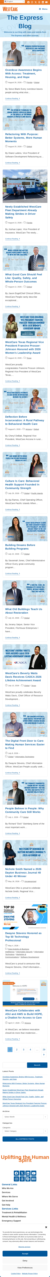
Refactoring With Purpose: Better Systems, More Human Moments (23, 138)
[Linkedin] (28, 1173)
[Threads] (22, 1178)
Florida (29, 82)
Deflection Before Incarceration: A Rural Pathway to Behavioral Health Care (24, 420)
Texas (29, 358)
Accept (25, 1254)
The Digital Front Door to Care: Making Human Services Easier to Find (25, 744)
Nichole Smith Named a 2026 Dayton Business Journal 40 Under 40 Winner (23, 873)
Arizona (29, 429)
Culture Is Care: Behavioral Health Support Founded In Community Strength (22, 484)
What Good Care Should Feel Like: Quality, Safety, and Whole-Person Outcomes (23, 278)
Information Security (24, 952)
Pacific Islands (37, 493)
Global (36, 82)
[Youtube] (33, 1173)
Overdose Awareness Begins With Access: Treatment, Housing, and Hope (23, 73)
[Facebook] (16, 1173)
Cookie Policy (16, 1273)
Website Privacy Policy (30, 1273)
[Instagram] (16, 1178)
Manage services (24, 1247)
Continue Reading (12, 98)
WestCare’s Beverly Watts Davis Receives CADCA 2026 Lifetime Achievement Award (23, 677)
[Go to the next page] (44, 1054)
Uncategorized (30, 881)
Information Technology (24, 757)
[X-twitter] (22, 1173)
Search (37, 1065)
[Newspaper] (33, 1178)
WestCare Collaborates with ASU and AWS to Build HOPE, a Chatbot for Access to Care (24, 1014)
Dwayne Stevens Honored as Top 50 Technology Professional (23, 937)
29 (44, 1049)
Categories (7, 1128)
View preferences (25, 1268)
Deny (25, 1261)
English (10, 1)
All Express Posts (25, 1139)
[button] (46, 1227)
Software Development (30, 957)
